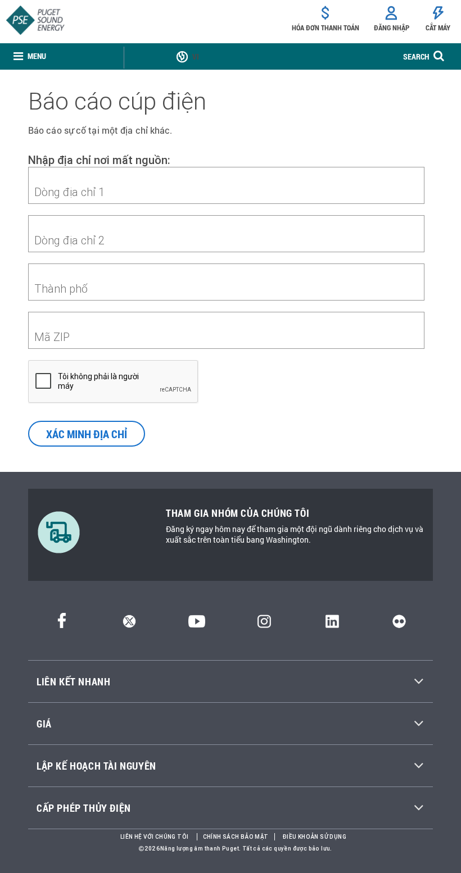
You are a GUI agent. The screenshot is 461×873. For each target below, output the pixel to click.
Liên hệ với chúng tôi (154, 836)
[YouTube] (196, 624)
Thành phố (61, 288)
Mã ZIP (52, 337)
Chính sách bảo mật (236, 836)
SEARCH (416, 56)
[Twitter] (129, 624)
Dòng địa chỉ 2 (69, 240)
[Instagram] (264, 624)
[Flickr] (399, 624)
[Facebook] (61, 624)
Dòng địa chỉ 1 (69, 192)
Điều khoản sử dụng (314, 836)
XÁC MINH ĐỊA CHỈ (86, 433)
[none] (29, 56)
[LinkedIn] (332, 624)
